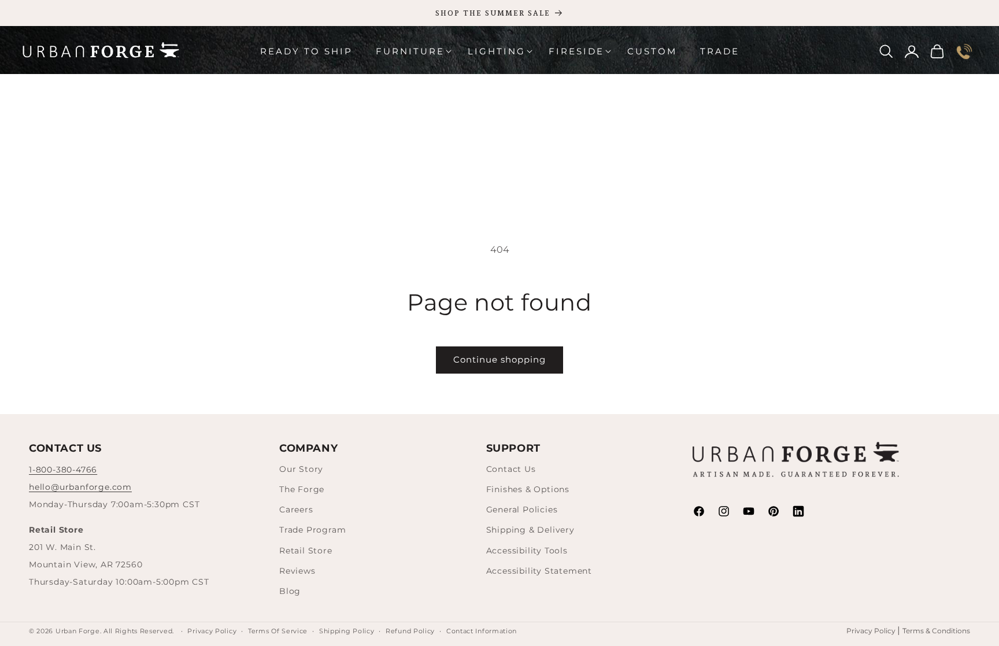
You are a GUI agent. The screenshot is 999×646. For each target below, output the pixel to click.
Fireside (576, 51)
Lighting (497, 51)
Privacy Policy (871, 630)
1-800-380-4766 (63, 469)
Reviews (297, 571)
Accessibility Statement (539, 571)
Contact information (481, 631)
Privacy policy (211, 631)
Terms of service (278, 631)
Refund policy (410, 631)
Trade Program (312, 530)
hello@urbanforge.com (80, 487)
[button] (410, 51)
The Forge (301, 489)
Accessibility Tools (527, 550)
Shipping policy (347, 631)
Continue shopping (499, 359)
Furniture (410, 51)
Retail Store (305, 550)
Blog (290, 591)
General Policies (522, 509)
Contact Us (511, 469)
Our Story (301, 469)
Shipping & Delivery (530, 530)
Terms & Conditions (936, 630)
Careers (296, 509)
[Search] (886, 51)
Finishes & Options (527, 489)
